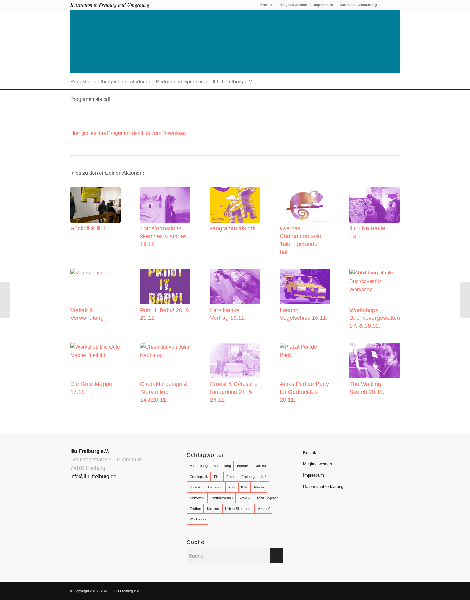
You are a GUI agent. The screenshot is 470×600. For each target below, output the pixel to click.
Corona (260, 466)
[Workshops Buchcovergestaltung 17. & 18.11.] (374, 286)
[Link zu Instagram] (395, 5)
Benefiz (242, 466)
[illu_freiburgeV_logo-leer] (235, 41)
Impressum (323, 5)
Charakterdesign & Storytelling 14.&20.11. (164, 392)
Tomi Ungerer (267, 498)
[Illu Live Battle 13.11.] (374, 205)
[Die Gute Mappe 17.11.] (95, 360)
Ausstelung (222, 466)
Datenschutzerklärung (358, 5)
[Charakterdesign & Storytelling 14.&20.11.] (165, 360)
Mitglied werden (293, 5)
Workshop (198, 519)
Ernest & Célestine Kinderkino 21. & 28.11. (234, 392)
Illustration (214, 487)
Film (217, 477)
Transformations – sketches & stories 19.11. (163, 236)
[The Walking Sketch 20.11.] (374, 360)
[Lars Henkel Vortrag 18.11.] (235, 286)
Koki (231, 487)
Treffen (195, 509)
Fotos (230, 477)
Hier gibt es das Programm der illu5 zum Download (128, 133)
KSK (244, 487)
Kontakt (267, 5)
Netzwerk (197, 498)
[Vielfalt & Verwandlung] (95, 286)
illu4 (263, 477)
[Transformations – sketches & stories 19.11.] (165, 205)
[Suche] (398, 81)
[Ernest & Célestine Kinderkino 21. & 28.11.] (235, 360)
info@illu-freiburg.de (93, 476)
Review (244, 498)
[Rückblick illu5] (95, 205)
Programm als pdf (90, 99)
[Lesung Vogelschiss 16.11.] (305, 286)
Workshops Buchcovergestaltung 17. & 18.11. (376, 318)
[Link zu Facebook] (385, 5)
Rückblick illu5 (88, 228)
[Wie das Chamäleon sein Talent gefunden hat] (305, 205)
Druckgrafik (199, 477)
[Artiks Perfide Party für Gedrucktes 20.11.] (305, 360)
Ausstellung (199, 466)
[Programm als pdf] (235, 205)
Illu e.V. (195, 487)
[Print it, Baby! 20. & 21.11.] (165, 286)
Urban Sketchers (238, 509)
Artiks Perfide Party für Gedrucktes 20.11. (304, 392)
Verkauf (264, 509)
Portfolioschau (222, 498)
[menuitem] (267, 4)
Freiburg (248, 477)
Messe (259, 487)
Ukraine (213, 509)
